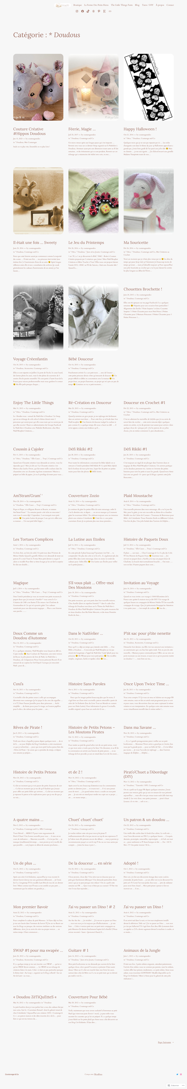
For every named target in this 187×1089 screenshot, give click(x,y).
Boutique (77, 5)
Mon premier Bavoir (30, 907)
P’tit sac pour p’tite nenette (147, 633)
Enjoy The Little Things (33, 402)
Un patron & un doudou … (146, 819)
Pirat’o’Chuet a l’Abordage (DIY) (146, 774)
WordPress (98, 1074)
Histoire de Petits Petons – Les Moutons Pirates (91, 729)
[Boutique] (110, 11)
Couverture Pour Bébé (87, 997)
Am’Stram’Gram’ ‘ (28, 495)
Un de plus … (24, 863)
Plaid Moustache (138, 495)
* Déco (128, 138)
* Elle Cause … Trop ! (39, 458)
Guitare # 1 (78, 950)
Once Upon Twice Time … (146, 684)
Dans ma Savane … (140, 727)
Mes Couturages (30, 142)
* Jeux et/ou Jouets (93, 252)
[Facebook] (82, 11)
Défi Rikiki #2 (80, 449)
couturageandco (34, 138)
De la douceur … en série (90, 863)
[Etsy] (104, 11)
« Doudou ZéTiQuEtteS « (35, 997)
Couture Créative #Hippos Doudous (29, 131)
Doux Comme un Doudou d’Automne (30, 635)
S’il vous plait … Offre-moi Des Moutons (91, 585)
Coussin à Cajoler (28, 449)
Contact (170, 5)
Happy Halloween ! (140, 129)
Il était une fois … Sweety (35, 242)
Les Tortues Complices (33, 539)
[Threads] (93, 11)
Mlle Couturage (46, 829)
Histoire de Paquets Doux (146, 539)
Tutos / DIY (147, 5)
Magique (20, 583)
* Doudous (19, 142)
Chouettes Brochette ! (143, 289)
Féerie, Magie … (82, 129)
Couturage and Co (87, 138)
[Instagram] (76, 11)
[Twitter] (177, 1074)
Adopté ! (131, 863)
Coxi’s (18, 684)
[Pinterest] (98, 11)
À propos (160, 5)
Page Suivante (166, 1042)
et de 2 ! (75, 772)
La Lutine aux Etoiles (86, 539)
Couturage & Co (12, 1074)
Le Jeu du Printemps (86, 242)
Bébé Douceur (80, 359)
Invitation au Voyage (141, 583)
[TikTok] (88, 11)
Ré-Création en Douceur (89, 402)
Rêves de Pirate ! (27, 727)
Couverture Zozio (83, 495)
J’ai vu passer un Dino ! (143, 907)
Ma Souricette (136, 242)
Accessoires (28, 368)
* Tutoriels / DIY (141, 785)
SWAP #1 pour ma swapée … (38, 950)
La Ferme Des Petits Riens (96, 5)
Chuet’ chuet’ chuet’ (85, 819)
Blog (137, 5)
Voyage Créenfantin (30, 359)
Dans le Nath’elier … (85, 633)
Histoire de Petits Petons (34, 772)
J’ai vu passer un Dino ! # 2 (91, 907)
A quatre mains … (28, 819)
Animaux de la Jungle (142, 950)
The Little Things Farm (122, 5)
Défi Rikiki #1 (135, 449)
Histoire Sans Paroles (86, 684)
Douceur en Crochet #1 (144, 402)
